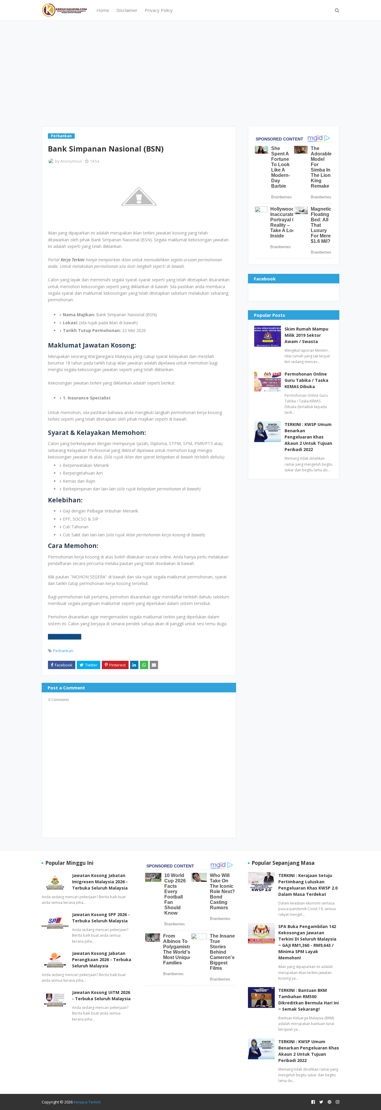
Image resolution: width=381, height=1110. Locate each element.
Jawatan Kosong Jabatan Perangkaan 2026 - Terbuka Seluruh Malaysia (101, 959)
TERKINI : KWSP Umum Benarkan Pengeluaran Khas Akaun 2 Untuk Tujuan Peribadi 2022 (308, 437)
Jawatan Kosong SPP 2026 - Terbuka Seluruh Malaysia (101, 918)
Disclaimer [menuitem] (127, 10)
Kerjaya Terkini (87, 1102)
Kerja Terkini (73, 260)
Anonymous (71, 161)
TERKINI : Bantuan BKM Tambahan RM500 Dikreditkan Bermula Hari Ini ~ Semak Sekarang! (308, 999)
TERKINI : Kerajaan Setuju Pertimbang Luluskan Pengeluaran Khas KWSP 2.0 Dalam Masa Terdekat (308, 885)
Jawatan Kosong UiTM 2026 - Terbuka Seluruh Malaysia (101, 995)
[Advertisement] (190, 73)
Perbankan (63, 650)
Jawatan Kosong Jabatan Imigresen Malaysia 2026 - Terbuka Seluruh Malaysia (100, 882)
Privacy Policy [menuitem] (159, 10)
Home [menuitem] (102, 10)
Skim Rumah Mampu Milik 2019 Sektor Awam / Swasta (306, 335)
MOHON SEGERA (64, 637)
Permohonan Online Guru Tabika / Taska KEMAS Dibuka (306, 380)
